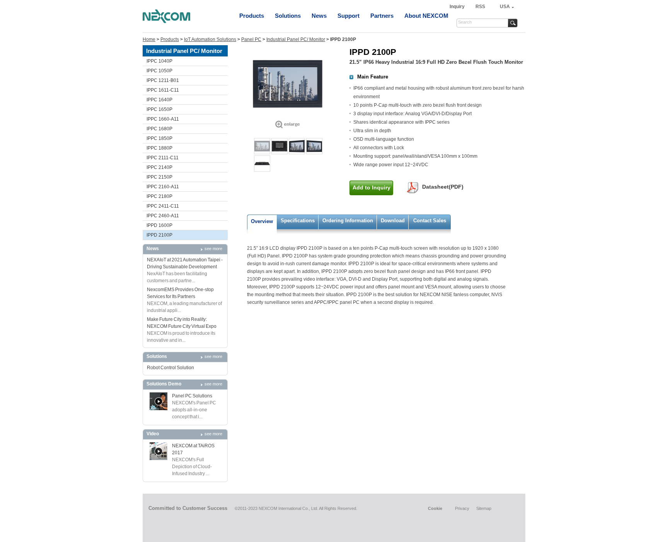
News (319, 15)
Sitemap (483, 508)
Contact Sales (429, 220)
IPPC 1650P (159, 109)
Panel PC (251, 39)
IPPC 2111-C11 (163, 157)
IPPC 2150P (159, 177)
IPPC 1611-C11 (163, 90)
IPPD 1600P (159, 225)
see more (213, 248)
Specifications (298, 220)
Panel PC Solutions (192, 396)
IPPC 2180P (159, 196)
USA (505, 6)
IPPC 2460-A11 (163, 215)
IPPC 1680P (159, 128)
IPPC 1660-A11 (163, 119)
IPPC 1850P (159, 138)
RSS (480, 6)
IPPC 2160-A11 (163, 186)
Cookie (435, 508)
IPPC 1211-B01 (163, 80)
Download (393, 220)
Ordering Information (347, 220)
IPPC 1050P (159, 70)
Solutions (288, 15)
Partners (382, 15)
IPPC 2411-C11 (163, 206)
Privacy (462, 508)
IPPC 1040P (159, 61)
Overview (262, 221)
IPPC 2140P (159, 167)
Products (251, 15)
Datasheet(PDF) (443, 187)
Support (348, 15)
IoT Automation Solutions (210, 39)
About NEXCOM (426, 15)
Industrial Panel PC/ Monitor (295, 39)
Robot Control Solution (170, 367)
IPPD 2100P (159, 235)
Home (149, 39)
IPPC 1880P (159, 148)
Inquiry (458, 6)
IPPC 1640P (159, 99)
